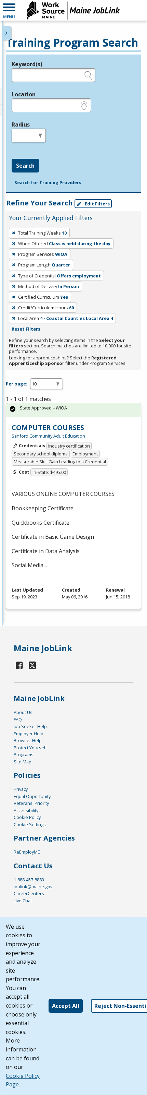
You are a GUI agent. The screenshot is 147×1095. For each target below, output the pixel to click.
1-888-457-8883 (29, 880)
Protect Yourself (30, 748)
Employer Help (28, 733)
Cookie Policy (27, 817)
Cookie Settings (30, 824)
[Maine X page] (32, 665)
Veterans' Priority (31, 803)
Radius (21, 124)
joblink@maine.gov (33, 886)
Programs (24, 754)
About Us (23, 712)
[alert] (73, 410)
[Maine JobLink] (73, 10)
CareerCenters (29, 893)
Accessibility (26, 810)
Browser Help (28, 740)
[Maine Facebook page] (19, 665)
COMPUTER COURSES (48, 427)
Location (24, 94)
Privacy (21, 789)
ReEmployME (27, 852)
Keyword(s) (27, 64)
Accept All (65, 1006)
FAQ (18, 719)
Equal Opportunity (32, 796)
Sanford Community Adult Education (48, 436)
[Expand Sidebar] (7, 33)
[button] (9, 10)
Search (25, 165)
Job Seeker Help (30, 726)
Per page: (16, 384)
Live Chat (23, 900)
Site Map (22, 762)
